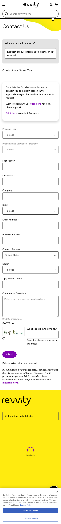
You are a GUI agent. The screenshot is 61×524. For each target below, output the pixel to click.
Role (4, 204)
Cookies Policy (25, 505)
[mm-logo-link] (31, 4)
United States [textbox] (12, 255)
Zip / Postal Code (11, 278)
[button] (51, 5)
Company (7, 190)
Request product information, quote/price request (30, 53)
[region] (30, 506)
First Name (8, 160)
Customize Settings (30, 519)
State (5, 263)
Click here (35, 103)
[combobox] (30, 135)
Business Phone (10, 234)
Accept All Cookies (30, 510)
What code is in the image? (41, 328)
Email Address (9, 219)
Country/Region (10, 249)
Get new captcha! (3, 338)
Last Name (7, 175)
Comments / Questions (14, 293)
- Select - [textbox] (10, 134)
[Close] (57, 492)
